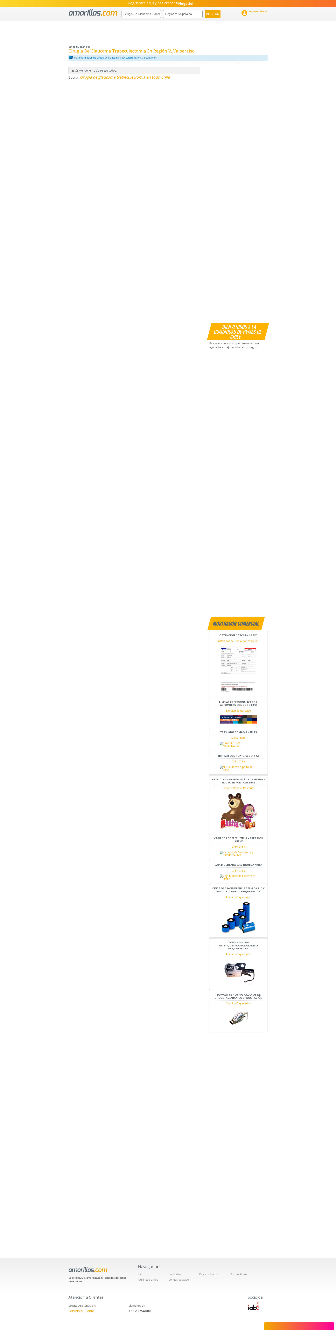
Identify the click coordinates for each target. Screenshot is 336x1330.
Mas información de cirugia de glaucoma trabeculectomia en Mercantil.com (115, 57)
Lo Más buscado (179, 1279)
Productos (175, 1274)
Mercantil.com (238, 1274)
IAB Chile (253, 1306)
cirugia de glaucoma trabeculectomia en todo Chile (125, 77)
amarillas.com (93, 12)
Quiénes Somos (148, 1279)
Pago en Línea (208, 1274)
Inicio (141, 1274)
